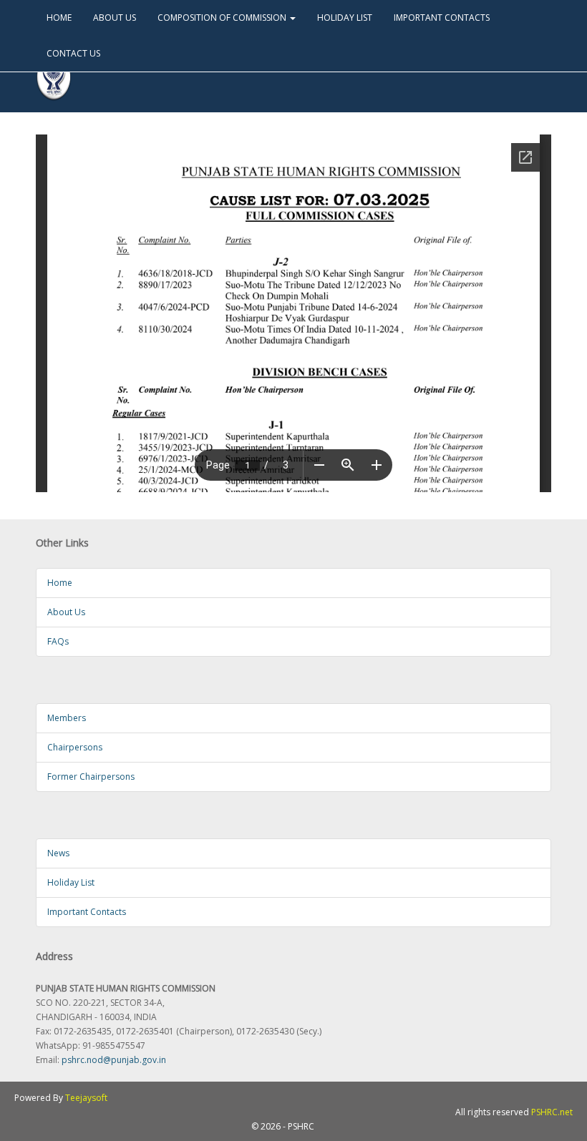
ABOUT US (114, 17)
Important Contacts (86, 912)
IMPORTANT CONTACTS (442, 17)
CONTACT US (73, 53)
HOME (59, 17)
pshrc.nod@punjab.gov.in (114, 1060)
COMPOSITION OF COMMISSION (222, 17)
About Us (66, 612)
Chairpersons (74, 747)
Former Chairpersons (91, 776)
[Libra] (54, 78)
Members (66, 718)
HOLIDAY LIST (344, 17)
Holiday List (70, 882)
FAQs (58, 641)
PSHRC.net (552, 1112)
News (58, 853)
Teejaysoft (86, 1098)
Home (59, 583)
